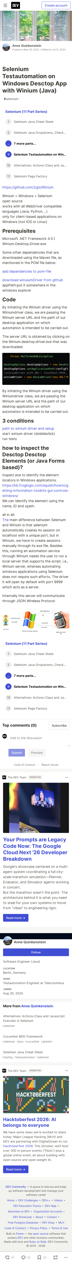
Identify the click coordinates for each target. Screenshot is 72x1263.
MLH (61, 1222)
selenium (11, 99)
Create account (56, 5)
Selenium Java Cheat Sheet (25, 1054)
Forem (20, 1233)
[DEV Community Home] (15, 5)
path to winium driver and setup (28, 428)
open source (40, 1233)
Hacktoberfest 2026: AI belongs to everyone (29, 1122)
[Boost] (55, 1257)
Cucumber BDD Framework (27, 1038)
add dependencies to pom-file (26, 271)
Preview (37, 753)
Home (10, 1200)
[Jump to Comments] (25, 1257)
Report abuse (49, 764)
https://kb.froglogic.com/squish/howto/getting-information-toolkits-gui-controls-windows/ (35, 490)
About (39, 1217)
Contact (52, 1217)
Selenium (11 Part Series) (26, 112)
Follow (36, 952)
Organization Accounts (47, 1211)
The (5, 520)
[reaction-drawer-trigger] (9, 1257)
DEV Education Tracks (27, 1205)
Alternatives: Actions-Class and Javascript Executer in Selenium (33, 1020)
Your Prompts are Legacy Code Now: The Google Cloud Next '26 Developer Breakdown (35, 849)
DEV (20, 1237)
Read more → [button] (15, 918)
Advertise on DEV (19, 1211)
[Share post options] (66, 1257)
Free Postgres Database (23, 1222)
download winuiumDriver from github (32, 280)
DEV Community (16, 1186)
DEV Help (50, 1205)
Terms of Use (59, 1228)
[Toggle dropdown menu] (67, 777)
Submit (17, 753)
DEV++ (46, 1200)
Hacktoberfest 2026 (18, 1146)
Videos (58, 1200)
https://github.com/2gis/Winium (28, 187)
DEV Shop (48, 1222)
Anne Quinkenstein (26, 46)
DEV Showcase (22, 1217)
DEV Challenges (28, 1200)
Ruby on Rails (37, 1241)
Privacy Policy (38, 1228)
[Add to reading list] (41, 1257)
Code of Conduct (24, 764)
